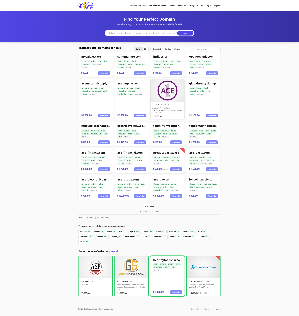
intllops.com (161, 56)
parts (100, 187)
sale (93, 64)
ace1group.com (128, 179)
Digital (134, 231)
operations (157, 67)
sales (207, 130)
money (173, 130)
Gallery (139, 49)
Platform (174, 231)
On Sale (168, 49)
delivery (166, 268)
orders (203, 160)
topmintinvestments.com (171, 126)
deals (130, 133)
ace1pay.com (162, 179)
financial (208, 64)
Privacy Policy (196, 309)
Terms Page (209, 309)
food (173, 268)
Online (147, 231)
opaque (192, 67)
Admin (218, 309)
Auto (201, 231)
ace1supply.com (128, 83)
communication (140, 64)
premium (193, 163)
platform (121, 67)
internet (126, 61)
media (130, 64)
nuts (101, 133)
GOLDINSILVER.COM (124, 281)
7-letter (166, 190)
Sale (122, 231)
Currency (116, 237)
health (178, 265)
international (168, 64)
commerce (85, 61)
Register (217, 5)
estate (99, 64)
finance (156, 130)
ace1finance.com (93, 152)
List (145, 49)
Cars (146, 237)
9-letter (200, 163)
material (84, 94)
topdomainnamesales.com (207, 126)
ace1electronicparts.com (98, 179)
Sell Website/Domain (157, 5)
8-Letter (174, 237)
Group (84, 242)
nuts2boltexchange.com (98, 126)
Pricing (191, 5)
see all (114, 251)
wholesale (131, 91)
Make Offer (104, 73)
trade (99, 61)
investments (165, 130)
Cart (201, 5)
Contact (172, 5)
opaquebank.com (201, 56)
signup (192, 94)
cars (177, 160)
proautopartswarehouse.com (173, 152)
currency (193, 64)
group (137, 187)
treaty (208, 91)
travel (120, 136)
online (93, 61)
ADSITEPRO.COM (87, 281)
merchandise (96, 91)
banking (200, 64)
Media (111, 231)
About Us (182, 5)
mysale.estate (91, 56)
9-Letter (203, 237)
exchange (94, 133)
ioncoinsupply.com (202, 179)
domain (208, 133)
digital (105, 61)
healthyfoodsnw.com (168, 260)
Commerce (86, 237)
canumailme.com (129, 56)
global (202, 91)
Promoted (157, 49)
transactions (86, 64)
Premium (188, 237)
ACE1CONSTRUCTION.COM (162, 105)
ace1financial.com (130, 152)
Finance (101, 237)
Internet (188, 231)
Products (85, 231)
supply (105, 91)
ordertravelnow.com (131, 126)
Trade (160, 231)
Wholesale (160, 237)
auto (172, 160)
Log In (208, 5)
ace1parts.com (199, 152)
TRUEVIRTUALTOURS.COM (199, 281)
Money (98, 231)
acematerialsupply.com (97, 83)
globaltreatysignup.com (206, 83)
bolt (106, 133)
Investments (132, 237)
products (94, 88)
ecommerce (158, 268)
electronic (85, 190)
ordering (137, 133)
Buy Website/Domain (138, 5)
